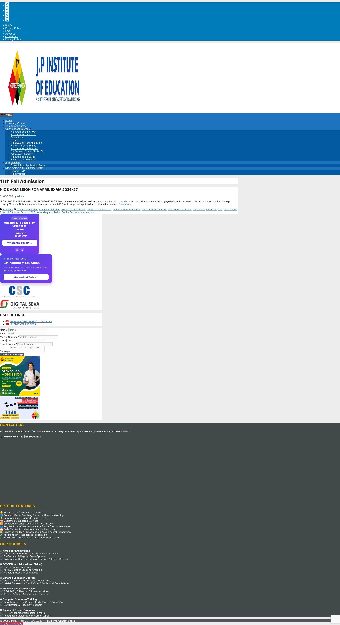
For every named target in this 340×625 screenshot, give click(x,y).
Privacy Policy (13, 28)
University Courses (15, 123)
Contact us (11, 36)
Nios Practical (18, 173)
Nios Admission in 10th (23, 131)
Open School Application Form (28, 165)
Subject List (17, 137)
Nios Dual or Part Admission (26, 142)
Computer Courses (15, 126)
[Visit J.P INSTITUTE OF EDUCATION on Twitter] (7, 15)
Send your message (12, 354)
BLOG (8, 25)
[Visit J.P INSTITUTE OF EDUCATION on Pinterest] (7, 10)
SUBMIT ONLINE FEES (23, 324)
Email (4, 333)
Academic (7, 209)
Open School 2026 (24, 212)
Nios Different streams (23, 145)
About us (10, 33)
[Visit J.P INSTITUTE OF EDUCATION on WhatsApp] (7, 5)
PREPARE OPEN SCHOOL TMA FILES (31, 321)
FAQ (7, 30)
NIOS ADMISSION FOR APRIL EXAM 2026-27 (39, 189)
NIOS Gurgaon (214, 209)
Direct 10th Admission (73, 209)
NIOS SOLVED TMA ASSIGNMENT (24, 168)
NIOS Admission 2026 (154, 209)
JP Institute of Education (127, 209)
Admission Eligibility (22, 154)
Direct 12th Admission (99, 209)
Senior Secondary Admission (78, 212)
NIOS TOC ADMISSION (23, 159)
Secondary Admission (48, 212)
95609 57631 (21, 236)
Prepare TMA (18, 171)
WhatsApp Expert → (19, 243)
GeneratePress (66, 620)
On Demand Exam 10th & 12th (27, 151)
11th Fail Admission (27, 209)
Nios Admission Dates (23, 156)
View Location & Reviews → (26, 277)
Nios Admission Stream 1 (24, 148)
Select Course (8, 344)
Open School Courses (17, 128)
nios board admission (180, 209)
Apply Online (12, 162)
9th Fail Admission (49, 209)
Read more (125, 204)
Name (4, 329)
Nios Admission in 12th (23, 134)
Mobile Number (9, 337)
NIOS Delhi (199, 209)
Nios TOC (16, 140)
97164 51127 (21, 233)
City (3, 340)
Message (5, 351)
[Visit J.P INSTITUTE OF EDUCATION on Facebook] (7, 20)
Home (8, 120)
